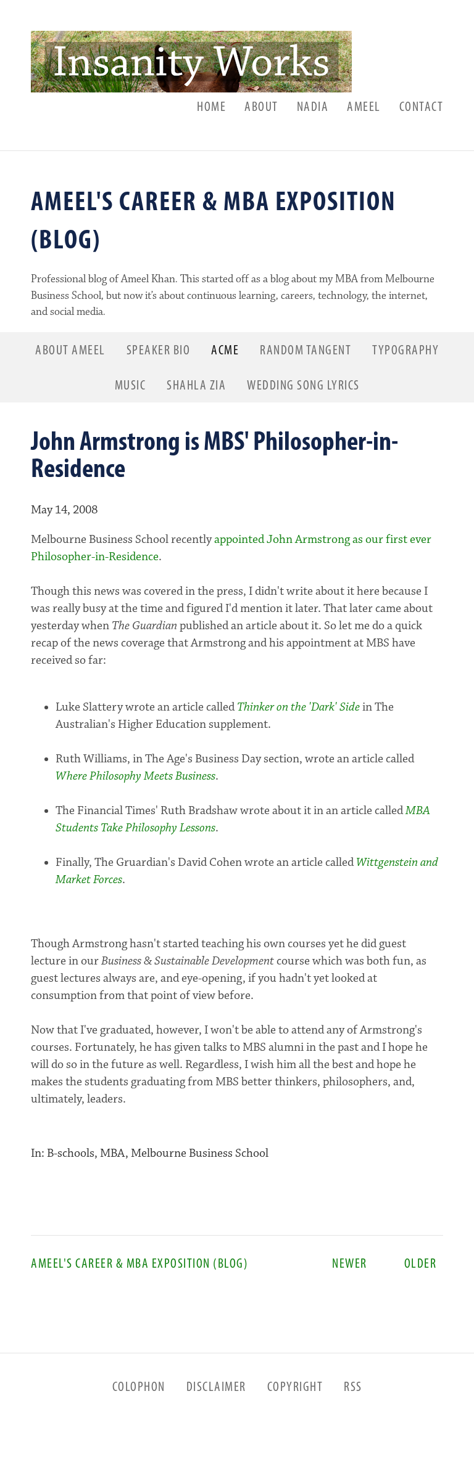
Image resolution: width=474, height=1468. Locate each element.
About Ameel (70, 349)
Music (130, 385)
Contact (421, 105)
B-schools (70, 1153)
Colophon (138, 1386)
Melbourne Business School (199, 1153)
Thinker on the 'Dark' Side (298, 707)
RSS (353, 1386)
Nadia (313, 105)
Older (414, 1263)
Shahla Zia (196, 385)
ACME (225, 349)
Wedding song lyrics (303, 385)
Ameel (364, 105)
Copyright (295, 1386)
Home (211, 105)
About (261, 105)
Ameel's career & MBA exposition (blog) (85, 1263)
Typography (405, 349)
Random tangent (305, 349)
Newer (339, 1263)
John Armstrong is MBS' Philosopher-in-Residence (214, 454)
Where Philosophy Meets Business (135, 776)
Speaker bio (159, 349)
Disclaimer (216, 1386)
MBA (112, 1153)
